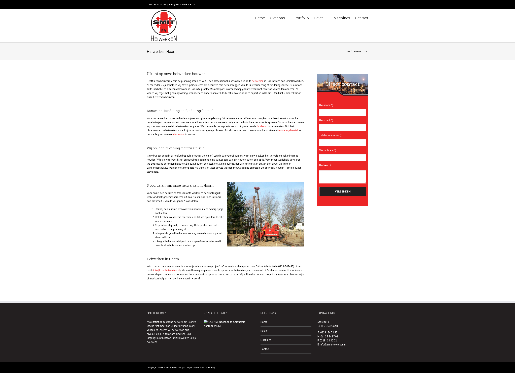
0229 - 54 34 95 (157, 4)
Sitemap (210, 367)
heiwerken (258, 81)
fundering (262, 126)
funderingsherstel (288, 130)
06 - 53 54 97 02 (329, 336)
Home (264, 322)
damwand (178, 134)
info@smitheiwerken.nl (182, 4)
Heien (264, 331)
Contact (265, 349)
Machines (266, 340)
